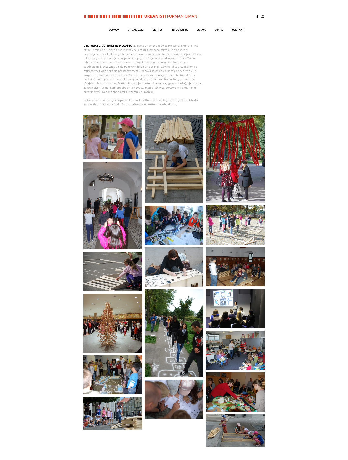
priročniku (147, 92)
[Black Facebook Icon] (258, 16)
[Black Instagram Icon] (263, 16)
